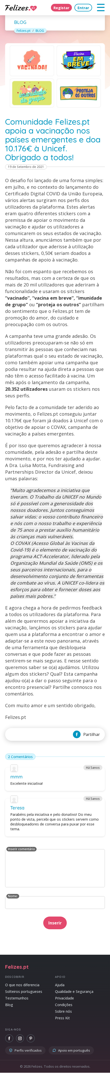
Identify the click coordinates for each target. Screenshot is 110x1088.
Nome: (13, 896)
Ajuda (59, 984)
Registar (61, 7)
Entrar (83, 7)
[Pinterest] (31, 1038)
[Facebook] (9, 1038)
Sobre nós (63, 1011)
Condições (63, 1004)
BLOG (40, 30)
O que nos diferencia (22, 984)
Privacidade (64, 998)
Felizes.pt (23, 30)
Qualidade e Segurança (74, 991)
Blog (9, 1004)
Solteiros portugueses (23, 991)
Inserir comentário (21, 849)
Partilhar (91, 734)
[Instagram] (20, 1038)
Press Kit (62, 1018)
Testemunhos (16, 998)
